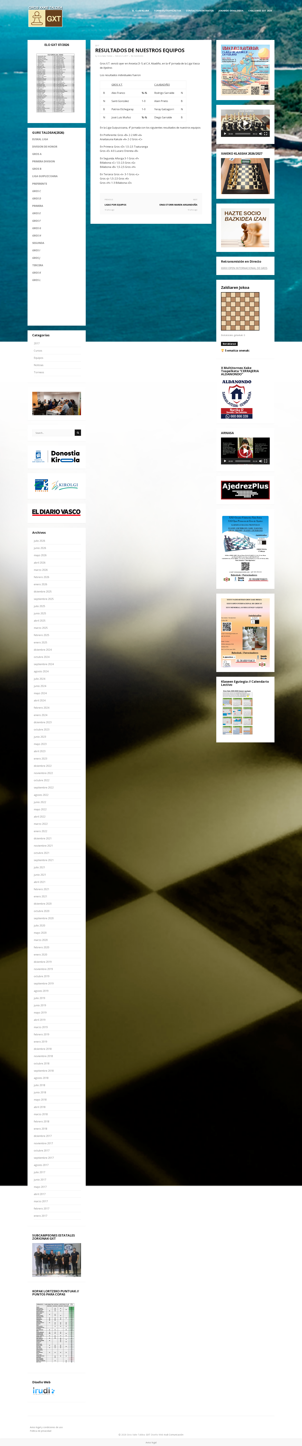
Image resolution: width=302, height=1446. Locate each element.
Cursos (38, 350)
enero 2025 (40, 642)
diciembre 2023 (43, 722)
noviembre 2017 (43, 1143)
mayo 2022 (40, 809)
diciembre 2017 (43, 1136)
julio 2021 (39, 867)
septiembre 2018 (44, 1070)
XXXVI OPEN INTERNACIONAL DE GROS (244, 268)
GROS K (36, 272)
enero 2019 (40, 1041)
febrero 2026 (41, 577)
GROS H (36, 235)
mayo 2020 (40, 932)
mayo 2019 (40, 1012)
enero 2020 (40, 954)
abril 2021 (39, 882)
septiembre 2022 (44, 787)
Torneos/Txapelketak (167, 10)
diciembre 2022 (43, 766)
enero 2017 (40, 1215)
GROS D (36, 198)
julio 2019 (39, 998)
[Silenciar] (260, 133)
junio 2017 (40, 1179)
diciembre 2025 (43, 591)
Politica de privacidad (40, 1430)
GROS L (36, 280)
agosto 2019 (41, 991)
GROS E (36, 213)
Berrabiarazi (229, 343)
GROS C (36, 191)
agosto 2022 (41, 795)
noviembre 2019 (43, 969)
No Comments (137, 56)
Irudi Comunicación (173, 1434)
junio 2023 (40, 736)
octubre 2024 (41, 657)
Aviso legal (151, 1442)
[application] (245, 123)
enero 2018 (40, 1128)
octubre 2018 (41, 1063)
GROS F (36, 221)
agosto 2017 (41, 1165)
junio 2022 (40, 802)
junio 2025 (40, 613)
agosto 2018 (41, 1078)
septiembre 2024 (44, 664)
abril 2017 (39, 1194)
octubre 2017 (41, 1150)
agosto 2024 (41, 671)
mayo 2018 (40, 1099)
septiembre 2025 (44, 599)
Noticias (38, 365)
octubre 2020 (41, 911)
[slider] (242, 134)
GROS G (36, 228)
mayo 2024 (40, 693)
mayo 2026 (40, 555)
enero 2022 (40, 831)
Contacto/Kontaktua (200, 10)
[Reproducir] (225, 133)
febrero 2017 (41, 1208)
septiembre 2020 (44, 918)
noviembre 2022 (43, 773)
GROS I (36, 250)
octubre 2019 (41, 976)
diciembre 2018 (43, 1049)
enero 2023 (40, 758)
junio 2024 (40, 686)
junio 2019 (40, 1005)
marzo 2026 (41, 570)
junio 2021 (40, 874)
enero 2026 (40, 584)
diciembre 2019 (43, 962)
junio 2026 (40, 548)
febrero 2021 (41, 889)
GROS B (36, 169)
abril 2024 (39, 700)
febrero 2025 (41, 635)
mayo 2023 (40, 744)
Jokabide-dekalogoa (230, 10)
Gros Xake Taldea (105, 56)
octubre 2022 (41, 780)
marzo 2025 (41, 628)
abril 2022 (39, 816)
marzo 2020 (41, 940)
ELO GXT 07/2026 (56, 45)
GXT (148, 1434)
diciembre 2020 (43, 903)
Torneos (39, 372)
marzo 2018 (41, 1114)
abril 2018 (39, 1107)
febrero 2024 (41, 707)
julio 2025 (39, 606)
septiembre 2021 (44, 860)
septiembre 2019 (44, 983)
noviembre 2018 (43, 1056)
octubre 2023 (41, 729)
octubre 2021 (41, 853)
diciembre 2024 (43, 649)
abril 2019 (39, 1020)
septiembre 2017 (44, 1158)
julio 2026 (39, 541)
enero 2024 (40, 715)
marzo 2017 (41, 1201)
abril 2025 (39, 620)
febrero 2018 (41, 1121)
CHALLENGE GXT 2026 (260, 10)
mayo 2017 (40, 1187)
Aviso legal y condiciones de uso (46, 1427)
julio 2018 (39, 1085)
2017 (36, 343)
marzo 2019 (41, 1027)
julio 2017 (39, 1172)
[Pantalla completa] (265, 133)
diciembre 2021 (43, 838)
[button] (245, 123)
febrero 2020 (41, 947)
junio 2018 (40, 1092)
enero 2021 (40, 896)
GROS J (36, 258)
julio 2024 (39, 678)
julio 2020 (39, 925)
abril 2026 (39, 562)
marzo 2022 (41, 824)
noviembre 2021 (43, 845)
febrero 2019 (41, 1034)
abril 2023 (39, 751)
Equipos (38, 358)
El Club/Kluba (140, 10)
